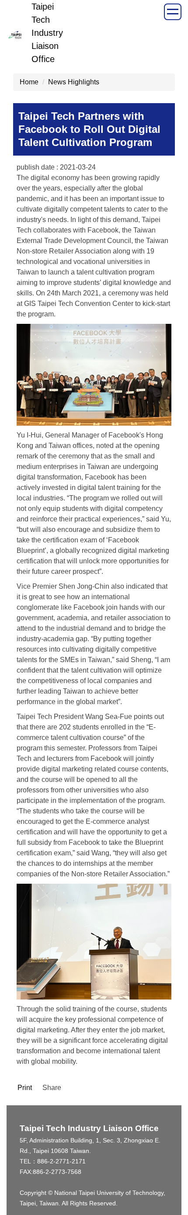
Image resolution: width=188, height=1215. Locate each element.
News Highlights (73, 82)
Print (24, 1087)
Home (29, 82)
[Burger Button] (172, 11)
